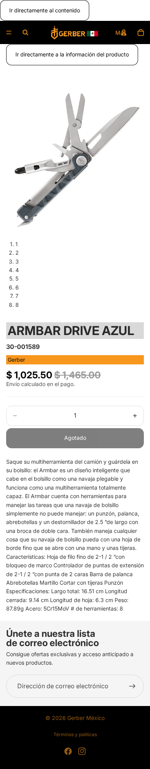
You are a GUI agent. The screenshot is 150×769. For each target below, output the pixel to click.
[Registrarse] (132, 686)
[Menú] (9, 33)
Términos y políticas (75, 734)
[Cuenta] (123, 32)
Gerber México (86, 718)
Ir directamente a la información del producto (72, 54)
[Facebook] (68, 751)
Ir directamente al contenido (44, 10)
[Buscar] (25, 32)
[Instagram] (82, 751)
